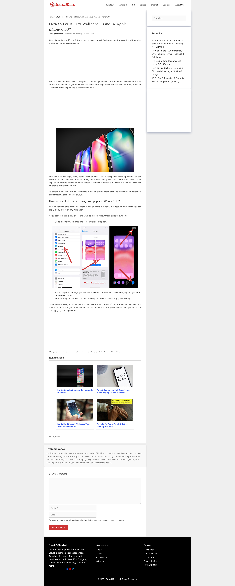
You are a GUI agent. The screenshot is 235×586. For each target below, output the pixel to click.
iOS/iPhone (60, 17)
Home (51, 17)
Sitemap (100, 561)
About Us (179, 5)
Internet (154, 5)
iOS (133, 5)
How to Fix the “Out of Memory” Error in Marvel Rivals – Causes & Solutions (168, 54)
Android (123, 5)
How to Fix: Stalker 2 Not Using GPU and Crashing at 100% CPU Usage (168, 71)
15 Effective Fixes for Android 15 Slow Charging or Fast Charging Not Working (167, 43)
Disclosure (149, 557)
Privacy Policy (150, 561)
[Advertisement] (95, 63)
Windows (110, 5)
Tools (99, 549)
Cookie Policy (150, 553)
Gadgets (166, 5)
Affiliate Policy (115, 352)
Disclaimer (149, 549)
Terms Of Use (150, 565)
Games (143, 5)
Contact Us (101, 557)
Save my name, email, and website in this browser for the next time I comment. (88, 520)
